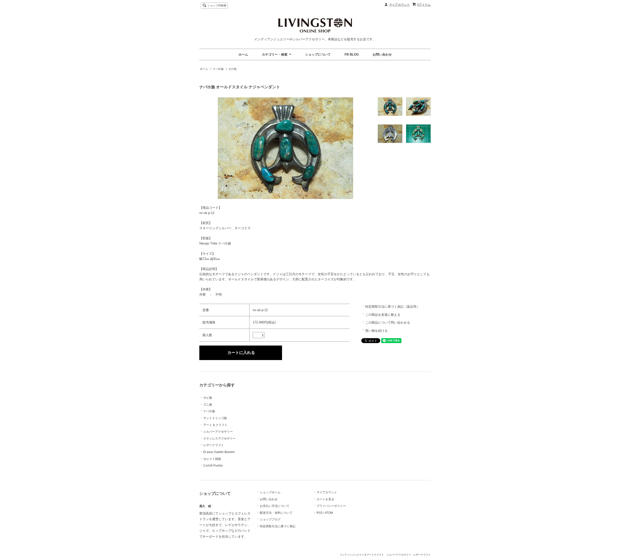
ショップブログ (270, 519)
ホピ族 (207, 397)
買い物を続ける (376, 331)
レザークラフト (213, 445)
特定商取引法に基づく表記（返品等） (392, 306)
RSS (319, 513)
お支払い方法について (274, 506)
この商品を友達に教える (382, 315)
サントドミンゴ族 (215, 418)
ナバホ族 (218, 68)
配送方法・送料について (276, 513)
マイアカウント (399, 4)
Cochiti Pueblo (213, 465)
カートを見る (325, 499)
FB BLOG (352, 54)
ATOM (329, 513)
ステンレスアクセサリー (219, 438)
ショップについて (318, 54)
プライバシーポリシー (331, 506)
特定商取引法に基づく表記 (277, 526)
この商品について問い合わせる (387, 322)
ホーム (243, 54)
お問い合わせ (382, 54)
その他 (232, 68)
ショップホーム (270, 492)
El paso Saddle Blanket (219, 452)
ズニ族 (207, 404)
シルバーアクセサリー (218, 431)
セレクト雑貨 (212, 459)
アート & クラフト (215, 425)
